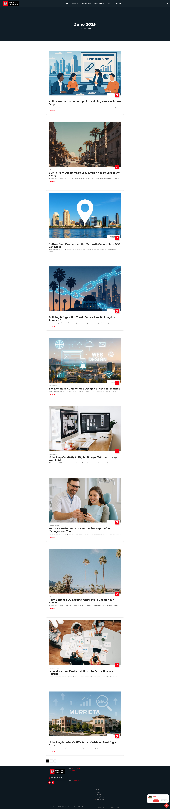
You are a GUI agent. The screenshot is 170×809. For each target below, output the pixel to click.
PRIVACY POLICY (102, 807)
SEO (50, 98)
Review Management (54, 525)
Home (80, 28)
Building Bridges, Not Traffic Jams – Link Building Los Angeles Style (82, 319)
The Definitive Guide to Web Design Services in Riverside (84, 388)
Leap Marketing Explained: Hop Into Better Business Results (81, 672)
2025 (85, 28)
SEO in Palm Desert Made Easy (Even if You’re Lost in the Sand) (84, 174)
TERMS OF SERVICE (115, 807)
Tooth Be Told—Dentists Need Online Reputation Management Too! (79, 530)
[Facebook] (53, 782)
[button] (167, 3)
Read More (52, 110)
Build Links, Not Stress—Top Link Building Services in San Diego (85, 103)
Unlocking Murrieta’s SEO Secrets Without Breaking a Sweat (82, 744)
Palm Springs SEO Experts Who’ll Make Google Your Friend (81, 601)
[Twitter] (49, 782)
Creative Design (53, 385)
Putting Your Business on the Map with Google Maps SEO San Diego (84, 245)
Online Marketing (54, 668)
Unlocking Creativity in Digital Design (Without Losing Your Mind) (83, 458)
